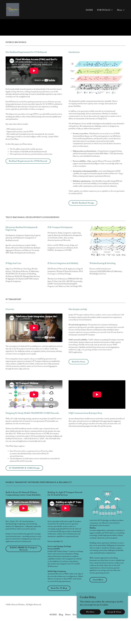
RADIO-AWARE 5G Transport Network (23, 548)
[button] (105, 10)
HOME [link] (89, 10)
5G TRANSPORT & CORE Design (24, 468)
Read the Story (78, 362)
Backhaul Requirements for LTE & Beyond (28, 161)
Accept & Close (114, 612)
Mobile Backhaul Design (83, 203)
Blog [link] (61, 614)
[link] (12, 9)
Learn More (98, 580)
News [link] (68, 614)
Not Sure (90, 612)
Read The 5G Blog (59, 588)
